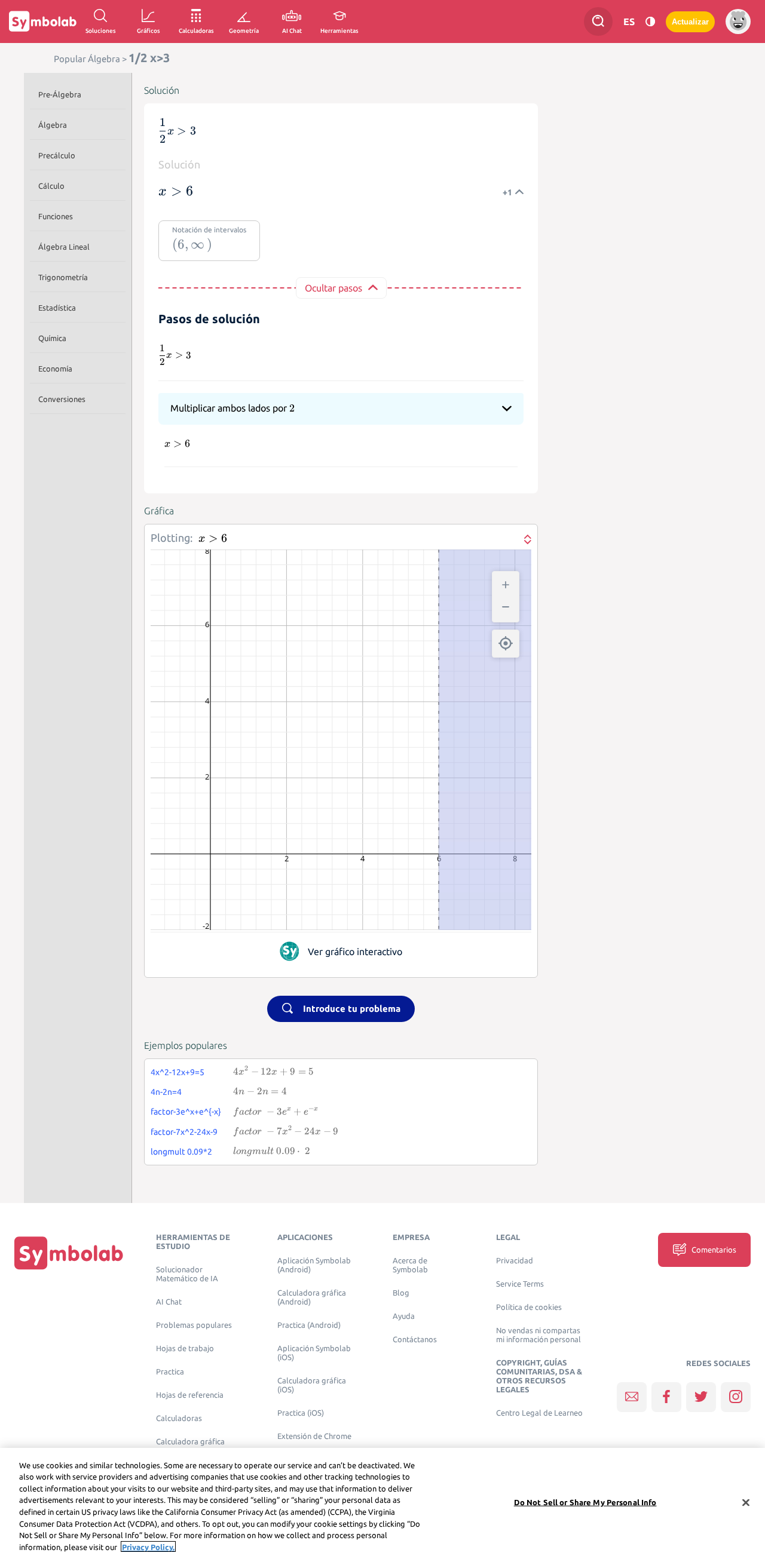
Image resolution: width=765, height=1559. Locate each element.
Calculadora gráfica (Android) (311, 1297)
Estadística (57, 307)
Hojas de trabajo (185, 1348)
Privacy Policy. (148, 1546)
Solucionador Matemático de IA (187, 1274)
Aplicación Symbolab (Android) (314, 1265)
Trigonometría (63, 277)
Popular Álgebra (87, 59)
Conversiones (61, 399)
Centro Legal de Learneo (539, 1412)
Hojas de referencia (190, 1395)
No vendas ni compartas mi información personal (538, 1335)
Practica (170, 1371)
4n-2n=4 (166, 1092)
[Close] (746, 1502)
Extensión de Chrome (314, 1436)
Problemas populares (194, 1325)
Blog (401, 1292)
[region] (382, 1503)
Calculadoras (179, 1418)
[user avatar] (738, 21)
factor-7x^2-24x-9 (184, 1132)
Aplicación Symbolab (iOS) (314, 1353)
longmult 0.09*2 (181, 1151)
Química (52, 338)
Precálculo (56, 155)
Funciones (55, 216)
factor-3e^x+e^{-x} (186, 1111)
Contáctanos (415, 1339)
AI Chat (169, 1301)
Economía (55, 368)
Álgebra (52, 125)
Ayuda (404, 1316)
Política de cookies (529, 1307)
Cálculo (51, 186)
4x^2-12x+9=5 (177, 1072)
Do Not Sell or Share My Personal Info (585, 1502)
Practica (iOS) (300, 1412)
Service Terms (520, 1283)
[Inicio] (68, 1252)
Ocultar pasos (333, 288)
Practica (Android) (309, 1325)
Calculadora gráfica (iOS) (311, 1385)
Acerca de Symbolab (410, 1265)
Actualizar (690, 21)
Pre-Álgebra (59, 94)
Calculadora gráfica (190, 1441)
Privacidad (514, 1260)
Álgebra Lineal (64, 247)
